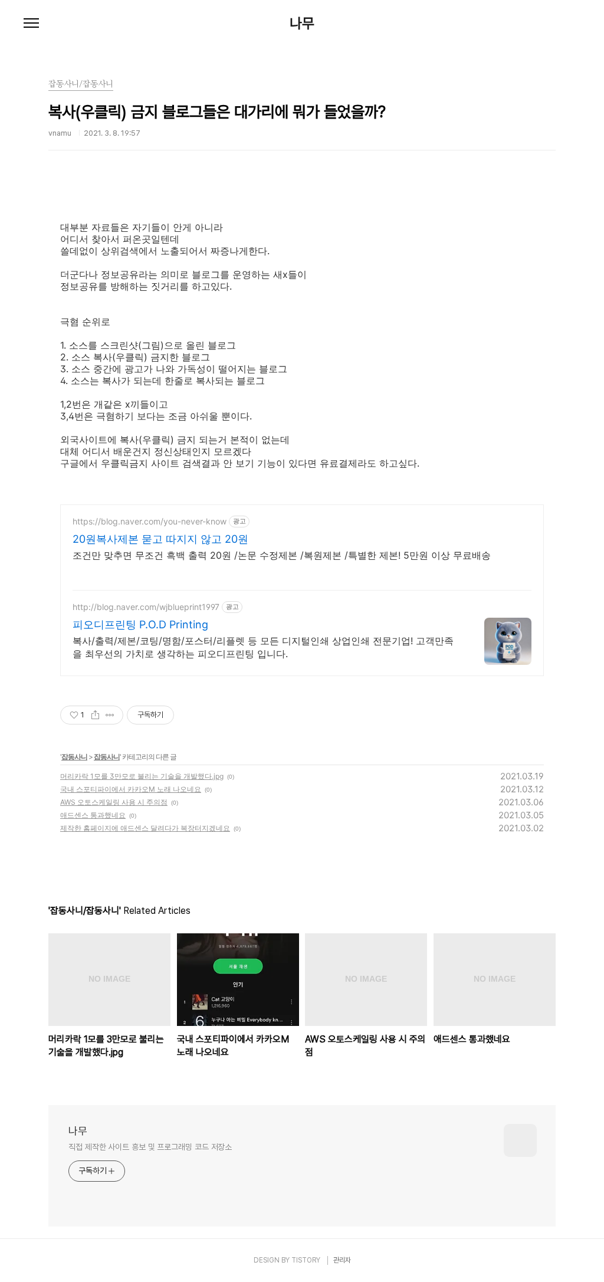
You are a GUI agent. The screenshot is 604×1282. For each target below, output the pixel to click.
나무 (302, 24)
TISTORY (305, 1260)
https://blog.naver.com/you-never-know (149, 521)
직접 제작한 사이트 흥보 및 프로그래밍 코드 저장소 (150, 1147)
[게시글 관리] (110, 715)
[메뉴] (31, 23)
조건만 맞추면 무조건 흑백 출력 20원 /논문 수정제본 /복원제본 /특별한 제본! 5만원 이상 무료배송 (282, 555)
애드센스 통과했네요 (93, 815)
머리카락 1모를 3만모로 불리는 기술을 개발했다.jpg (142, 776)
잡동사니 (74, 756)
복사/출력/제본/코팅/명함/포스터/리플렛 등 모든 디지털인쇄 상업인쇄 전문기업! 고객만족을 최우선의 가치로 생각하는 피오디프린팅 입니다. (263, 647)
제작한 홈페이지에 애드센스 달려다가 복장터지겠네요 (145, 828)
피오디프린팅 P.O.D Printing (140, 624)
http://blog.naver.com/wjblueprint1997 (146, 607)
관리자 (342, 1260)
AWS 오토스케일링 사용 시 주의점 (114, 802)
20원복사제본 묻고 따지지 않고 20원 (160, 539)
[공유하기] (95, 715)
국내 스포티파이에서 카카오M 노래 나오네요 (130, 789)
